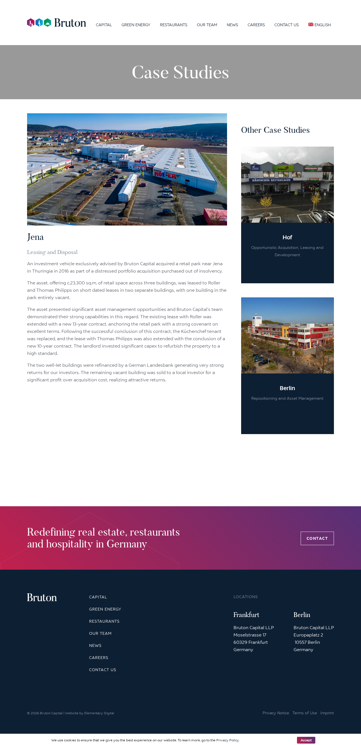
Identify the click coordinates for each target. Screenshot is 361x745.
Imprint (327, 713)
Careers (256, 24)
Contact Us (286, 24)
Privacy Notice (276, 713)
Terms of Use (304, 713)
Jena (35, 236)
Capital (104, 24)
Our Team (207, 24)
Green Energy (136, 24)
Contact (317, 538)
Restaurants (173, 24)
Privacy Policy (227, 740)
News (232, 24)
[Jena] (127, 221)
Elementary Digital (99, 713)
